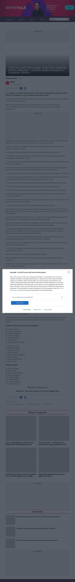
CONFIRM (19, 303)
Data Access (37, 309)
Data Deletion (27, 309)
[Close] (69, 272)
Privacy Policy (48, 309)
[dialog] (37, 291)
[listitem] (37, 297)
